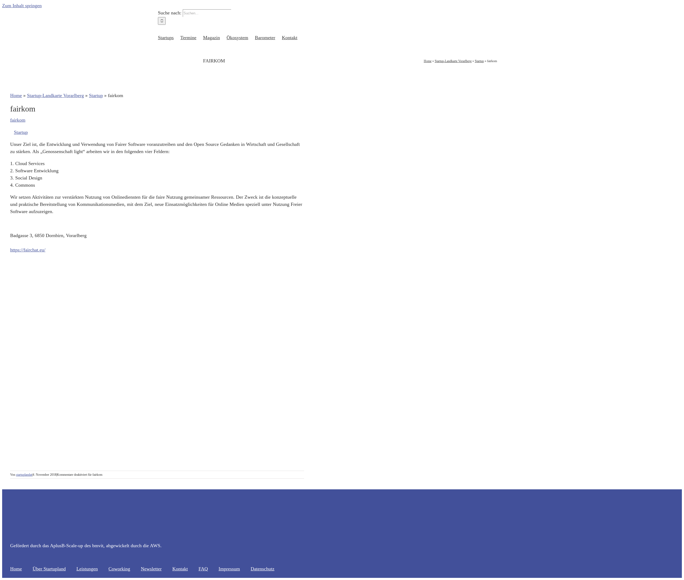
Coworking (119, 568)
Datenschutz (262, 568)
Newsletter (151, 568)
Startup (479, 61)
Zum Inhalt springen (22, 5)
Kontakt (180, 568)
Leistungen (87, 568)
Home (428, 61)
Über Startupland (49, 568)
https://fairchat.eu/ (27, 250)
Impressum (229, 568)
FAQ (203, 568)
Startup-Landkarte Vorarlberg (453, 61)
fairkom (17, 120)
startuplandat (24, 475)
